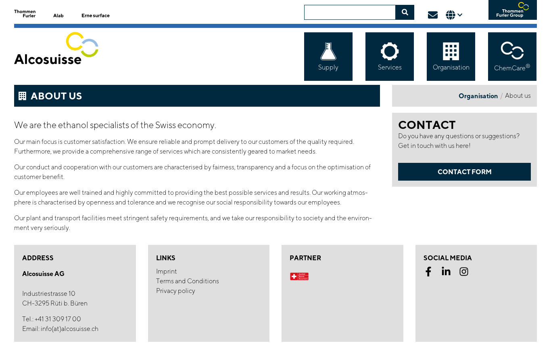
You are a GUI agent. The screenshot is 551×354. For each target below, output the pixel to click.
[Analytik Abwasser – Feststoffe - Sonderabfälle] (61, 13)
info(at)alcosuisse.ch (69, 329)
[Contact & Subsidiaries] (433, 15)
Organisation (478, 96)
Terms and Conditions (187, 281)
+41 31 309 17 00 (58, 319)
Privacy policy (175, 291)
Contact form (465, 172)
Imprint (166, 271)
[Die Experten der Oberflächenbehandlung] (96, 11)
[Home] (63, 56)
